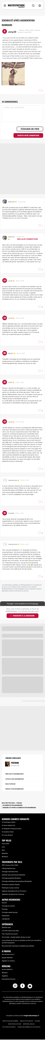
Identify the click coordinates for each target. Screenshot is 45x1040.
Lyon (3, 847)
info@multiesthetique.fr (31, 1015)
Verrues (4, 903)
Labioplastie (6, 919)
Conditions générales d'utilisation (29, 1027)
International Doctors (8, 979)
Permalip (5, 909)
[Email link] (30, 986)
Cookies (37, 1021)
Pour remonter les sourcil (10, 934)
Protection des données (10, 1021)
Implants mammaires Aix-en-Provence (14, 891)
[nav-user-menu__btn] (40, 5)
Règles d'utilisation (26, 1021)
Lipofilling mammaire (14, 779)
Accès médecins (7, 969)
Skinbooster (5, 915)
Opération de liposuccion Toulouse (13, 894)
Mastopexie (10, 784)
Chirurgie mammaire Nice (10, 871)
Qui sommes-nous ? (8, 954)
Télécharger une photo (30, 129)
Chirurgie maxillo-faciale (10, 912)
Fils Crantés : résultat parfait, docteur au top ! (16, 937)
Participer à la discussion (24, 615)
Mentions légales (28, 1024)
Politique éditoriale (9, 1027)
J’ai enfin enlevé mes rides (10, 930)
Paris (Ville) (5, 843)
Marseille (5, 853)
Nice (3, 850)
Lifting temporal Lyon (8, 868)
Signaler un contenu (8, 961)
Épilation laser (6, 927)
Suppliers (5, 976)
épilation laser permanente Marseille (13, 875)
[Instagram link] (15, 986)
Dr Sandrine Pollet (8, 832)
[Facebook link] (22, 986)
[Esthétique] (16, 6)
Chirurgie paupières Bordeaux (11, 878)
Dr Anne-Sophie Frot (8, 825)
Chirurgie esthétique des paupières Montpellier (17, 881)
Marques (5, 972)
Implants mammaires (14, 774)
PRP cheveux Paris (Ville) (10, 865)
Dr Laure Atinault (7, 835)
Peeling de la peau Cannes (10, 888)
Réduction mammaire (14, 789)
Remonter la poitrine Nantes (11, 884)
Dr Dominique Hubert (8, 822)
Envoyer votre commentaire (28, 135)
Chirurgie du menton (8, 906)
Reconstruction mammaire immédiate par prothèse (18, 946)
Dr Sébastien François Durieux (11, 828)
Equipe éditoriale (7, 957)
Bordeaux (5, 856)
